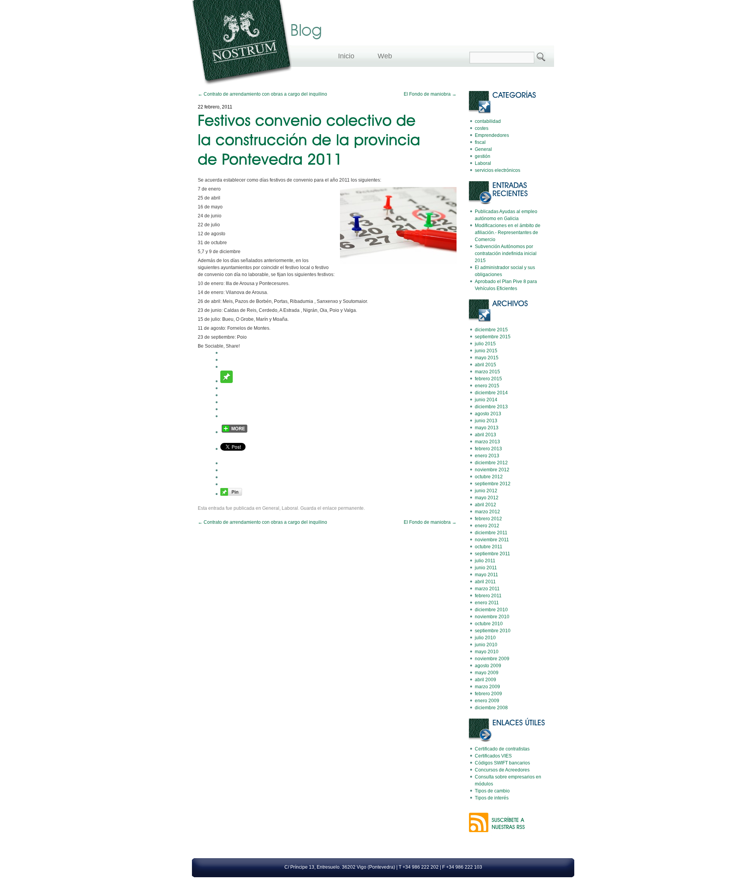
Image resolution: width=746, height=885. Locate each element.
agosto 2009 (488, 665)
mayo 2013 (486, 427)
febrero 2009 (488, 693)
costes (481, 128)
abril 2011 (485, 581)
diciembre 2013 (491, 406)
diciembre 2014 (491, 392)
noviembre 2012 (492, 469)
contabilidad (488, 121)
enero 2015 (487, 385)
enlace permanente (343, 508)
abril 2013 (485, 434)
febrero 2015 (488, 378)
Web (385, 56)
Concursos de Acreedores (502, 770)
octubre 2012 (489, 476)
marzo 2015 (487, 371)
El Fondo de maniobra (430, 94)
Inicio (346, 56)
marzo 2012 (487, 511)
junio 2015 (486, 350)
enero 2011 (487, 602)
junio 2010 (486, 644)
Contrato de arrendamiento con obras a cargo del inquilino (262, 94)
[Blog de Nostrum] (241, 87)
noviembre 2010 (492, 616)
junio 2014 (486, 399)
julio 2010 (485, 637)
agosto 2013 (488, 413)
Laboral (290, 508)
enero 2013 (487, 455)
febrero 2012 (488, 518)
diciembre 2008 (491, 707)
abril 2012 (485, 504)
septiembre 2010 (493, 630)
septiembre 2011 (492, 553)
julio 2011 (485, 560)
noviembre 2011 (492, 539)
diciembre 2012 (491, 462)
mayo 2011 (486, 574)
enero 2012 (487, 525)
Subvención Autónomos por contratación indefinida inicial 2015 (506, 253)
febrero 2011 (488, 595)
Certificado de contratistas (502, 749)
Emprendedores (492, 135)
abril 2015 (485, 364)
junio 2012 (486, 490)
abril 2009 (485, 679)
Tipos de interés (492, 798)
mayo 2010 (486, 651)
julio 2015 (485, 343)
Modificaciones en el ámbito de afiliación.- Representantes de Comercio (507, 232)
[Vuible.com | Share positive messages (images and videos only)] (226, 381)
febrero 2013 (488, 448)
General (270, 508)
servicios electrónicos (497, 170)
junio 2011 (486, 567)
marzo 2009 (487, 686)
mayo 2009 (486, 672)
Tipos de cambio (492, 791)
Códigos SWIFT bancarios (502, 763)
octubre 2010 (489, 623)
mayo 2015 (486, 357)
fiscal (480, 142)
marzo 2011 (487, 588)
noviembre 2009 (492, 658)
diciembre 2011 (491, 532)
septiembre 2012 (493, 483)
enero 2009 (487, 700)
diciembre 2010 (491, 609)
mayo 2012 (486, 497)
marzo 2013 (487, 441)
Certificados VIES (493, 756)
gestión (482, 156)
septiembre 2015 (493, 336)
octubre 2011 (488, 546)
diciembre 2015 (491, 329)
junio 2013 (486, 420)
